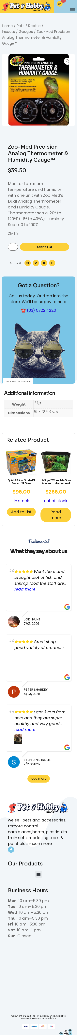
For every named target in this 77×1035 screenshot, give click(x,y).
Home (7, 25)
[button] (67, 61)
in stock (21, 491)
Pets (20, 25)
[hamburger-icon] (72, 9)
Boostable (50, 1018)
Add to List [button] (21, 512)
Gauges (26, 31)
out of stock (56, 491)
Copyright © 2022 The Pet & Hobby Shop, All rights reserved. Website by (38, 1017)
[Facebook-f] (11, 849)
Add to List (44, 247)
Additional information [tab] (18, 381)
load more (39, 778)
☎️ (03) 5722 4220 (38, 310)
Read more (55, 515)
